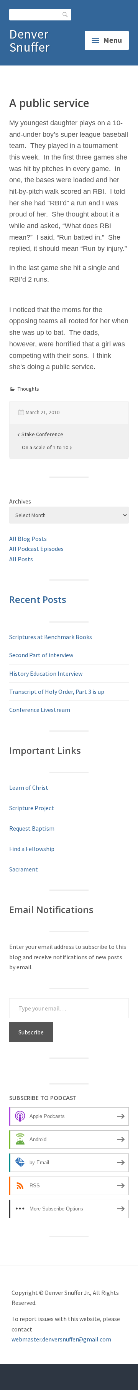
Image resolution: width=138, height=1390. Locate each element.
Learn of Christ (28, 787)
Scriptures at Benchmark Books (50, 637)
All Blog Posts (28, 538)
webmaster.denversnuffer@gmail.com (61, 1339)
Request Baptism (31, 828)
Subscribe (31, 1032)
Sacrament (23, 869)
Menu (112, 40)
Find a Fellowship (31, 849)
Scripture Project (31, 808)
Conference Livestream (39, 709)
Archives (20, 501)
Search (65, 14)
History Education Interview (45, 673)
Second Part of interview (41, 655)
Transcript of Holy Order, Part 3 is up (56, 691)
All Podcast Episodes (36, 548)
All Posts (21, 559)
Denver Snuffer (29, 40)
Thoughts (28, 388)
